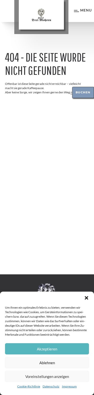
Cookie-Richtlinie (28, 386)
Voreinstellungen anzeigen (47, 376)
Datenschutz (51, 386)
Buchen (83, 92)
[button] (86, 297)
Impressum (69, 386)
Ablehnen (47, 362)
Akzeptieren (47, 349)
